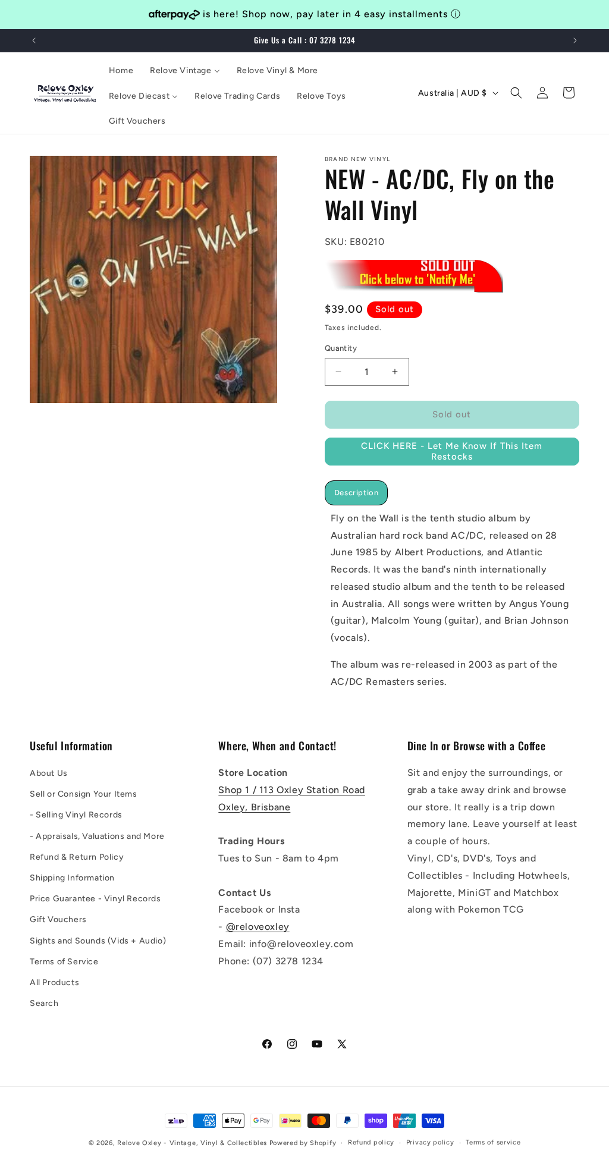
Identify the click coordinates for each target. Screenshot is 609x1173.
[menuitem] (121, 70)
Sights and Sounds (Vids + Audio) (98, 941)
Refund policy (371, 1142)
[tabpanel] (452, 600)
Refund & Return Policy (77, 857)
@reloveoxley (258, 926)
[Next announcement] (575, 40)
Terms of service (493, 1142)
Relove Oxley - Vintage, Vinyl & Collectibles (192, 1143)
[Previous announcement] (34, 40)
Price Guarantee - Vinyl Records (95, 899)
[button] (516, 93)
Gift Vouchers (58, 919)
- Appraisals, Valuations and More (97, 836)
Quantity (341, 348)
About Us (49, 773)
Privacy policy (430, 1142)
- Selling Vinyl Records (76, 815)
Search (44, 1003)
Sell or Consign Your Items (83, 794)
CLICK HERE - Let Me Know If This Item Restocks (451, 451)
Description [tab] (356, 492)
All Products (54, 982)
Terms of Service (64, 962)
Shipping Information (72, 878)
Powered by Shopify (303, 1143)
